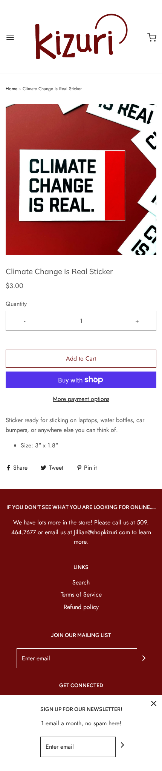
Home (11, 88)
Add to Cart (81, 358)
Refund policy (81, 607)
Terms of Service (81, 594)
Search (81, 582)
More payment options (81, 399)
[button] (81, 179)
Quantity (16, 303)
